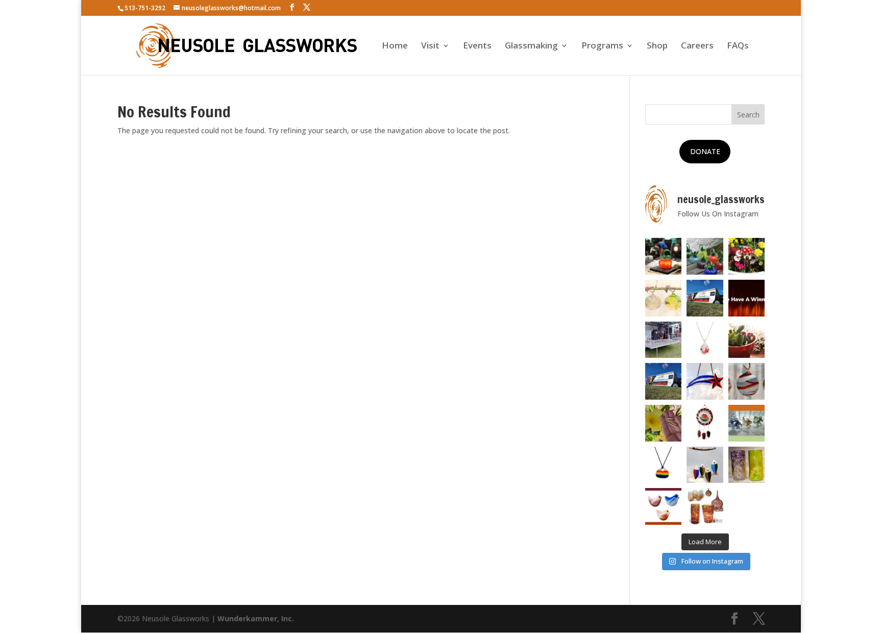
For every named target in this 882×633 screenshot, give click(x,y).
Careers (697, 46)
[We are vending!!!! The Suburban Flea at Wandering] (705, 298)
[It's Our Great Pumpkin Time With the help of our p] (705, 256)
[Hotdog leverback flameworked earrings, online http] (663, 423)
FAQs (738, 46)
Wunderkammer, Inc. (255, 618)
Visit (430, 46)
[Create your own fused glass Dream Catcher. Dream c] (705, 423)
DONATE (705, 151)
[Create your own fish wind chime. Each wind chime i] (705, 465)
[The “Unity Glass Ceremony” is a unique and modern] (705, 506)
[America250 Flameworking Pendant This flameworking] (705, 340)
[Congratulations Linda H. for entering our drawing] (746, 298)
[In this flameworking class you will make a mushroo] (746, 340)
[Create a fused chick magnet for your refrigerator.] (663, 506)
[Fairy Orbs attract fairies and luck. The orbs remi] (663, 298)
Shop (657, 46)
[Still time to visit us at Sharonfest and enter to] (663, 340)
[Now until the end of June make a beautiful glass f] (746, 423)
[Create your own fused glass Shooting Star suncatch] (705, 381)
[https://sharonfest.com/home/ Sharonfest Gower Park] (663, 381)
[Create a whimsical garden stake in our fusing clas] (746, 256)
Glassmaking (531, 46)
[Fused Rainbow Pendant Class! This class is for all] (663, 465)
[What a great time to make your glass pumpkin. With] (663, 256)
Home (395, 46)
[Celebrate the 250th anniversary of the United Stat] (746, 381)
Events (477, 46)
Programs (602, 46)
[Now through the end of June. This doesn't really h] (746, 465)
